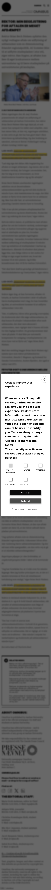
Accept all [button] (25, 493)
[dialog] (25, 445)
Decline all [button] (25, 501)
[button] (25, 509)
